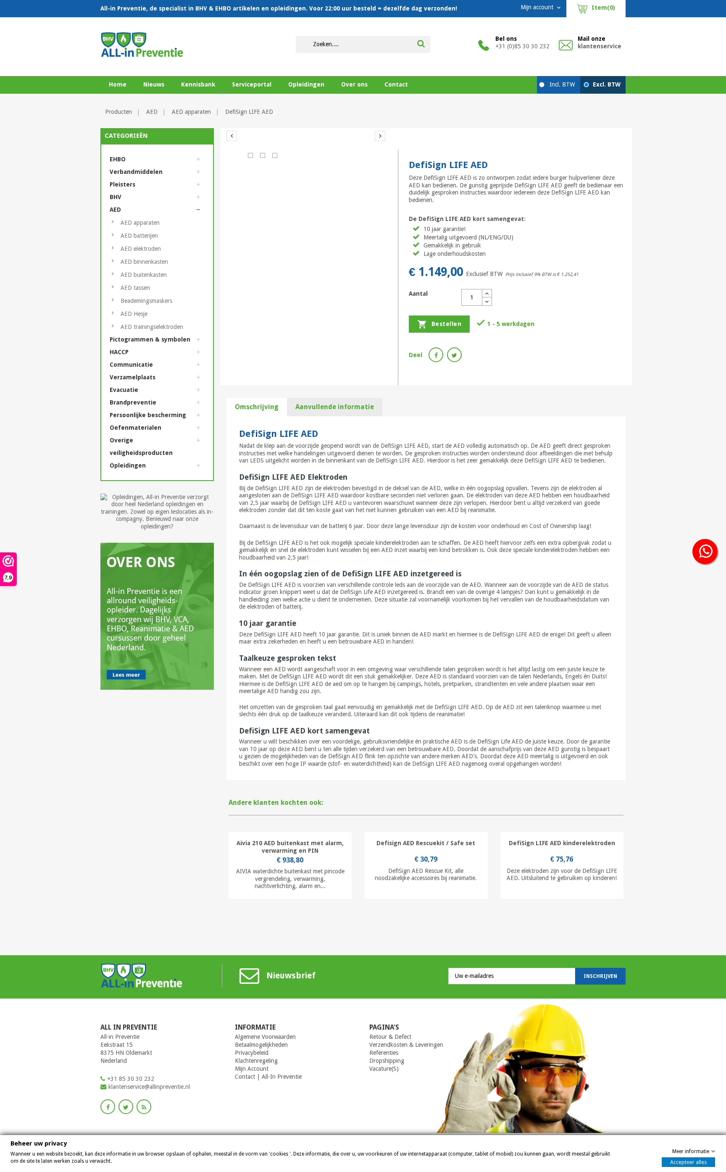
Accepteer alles (688, 1162)
